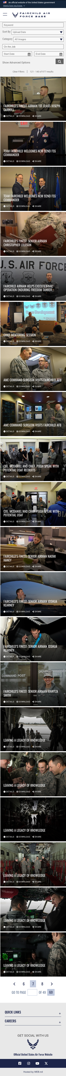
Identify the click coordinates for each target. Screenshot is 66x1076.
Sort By (6, 32)
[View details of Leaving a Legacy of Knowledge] (33, 729)
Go (51, 992)
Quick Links (13, 1012)
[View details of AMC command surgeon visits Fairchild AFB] (33, 369)
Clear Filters (18, 71)
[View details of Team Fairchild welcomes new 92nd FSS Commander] (33, 144)
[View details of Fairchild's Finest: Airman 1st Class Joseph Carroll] (33, 99)
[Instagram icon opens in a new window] (28, 1063)
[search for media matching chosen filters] (60, 61)
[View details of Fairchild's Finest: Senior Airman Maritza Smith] (33, 684)
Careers (10, 1021)
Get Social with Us (33, 1035)
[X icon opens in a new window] (46, 1063)
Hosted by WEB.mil (33, 1072)
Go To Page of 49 (29, 992)
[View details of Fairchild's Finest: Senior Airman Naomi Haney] (33, 549)
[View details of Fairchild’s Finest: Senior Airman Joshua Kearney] (33, 594)
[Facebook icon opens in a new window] (19, 1063)
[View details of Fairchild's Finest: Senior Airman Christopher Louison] (33, 234)
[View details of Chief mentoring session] (33, 324)
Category (7, 39)
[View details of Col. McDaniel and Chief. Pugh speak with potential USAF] (33, 504)
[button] (14, 5)
